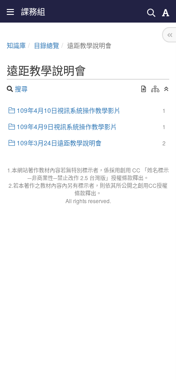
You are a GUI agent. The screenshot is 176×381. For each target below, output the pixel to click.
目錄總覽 (46, 45)
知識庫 (16, 45)
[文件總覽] (143, 88)
